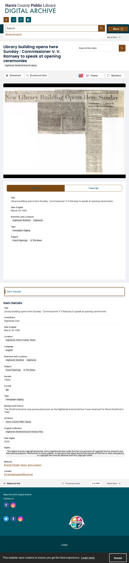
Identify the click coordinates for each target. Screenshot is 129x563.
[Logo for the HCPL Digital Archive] (30, 8)
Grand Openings (20, 240)
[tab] (35, 188)
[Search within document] (122, 48)
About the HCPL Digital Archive (17, 494)
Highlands (38, 220)
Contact (64, 544)
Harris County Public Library (18, 422)
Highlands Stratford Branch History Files (24, 432)
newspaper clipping (21, 230)
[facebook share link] (6, 505)
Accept (118, 557)
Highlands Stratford (22, 220)
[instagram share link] (13, 505)
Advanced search (13, 34)
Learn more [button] (88, 557)
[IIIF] (80, 75)
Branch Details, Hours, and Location (22, 465)
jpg (7, 389)
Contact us (8, 499)
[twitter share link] (6, 518)
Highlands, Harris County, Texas (20, 340)
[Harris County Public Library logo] (76, 522)
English (9, 350)
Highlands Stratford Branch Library (21, 65)
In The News (36, 240)
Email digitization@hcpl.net (18, 474)
